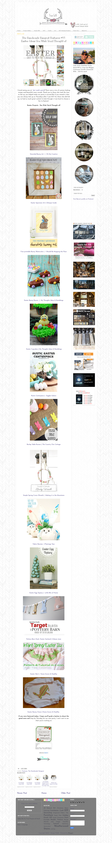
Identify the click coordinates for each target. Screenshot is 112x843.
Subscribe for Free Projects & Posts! (29, 818)
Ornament (60, 817)
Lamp (54, 817)
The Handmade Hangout (36, 771)
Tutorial (56, 824)
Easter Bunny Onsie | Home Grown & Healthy (44, 712)
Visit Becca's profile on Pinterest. (83, 199)
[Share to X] (24, 768)
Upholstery (65, 823)
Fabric (63, 812)
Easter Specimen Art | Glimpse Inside (44, 203)
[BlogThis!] (22, 768)
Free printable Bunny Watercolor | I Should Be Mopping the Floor (44, 251)
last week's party (38, 90)
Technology (47, 823)
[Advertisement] (83, 212)
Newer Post (22, 793)
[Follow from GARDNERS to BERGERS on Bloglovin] (43, 753)
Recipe (66, 819)
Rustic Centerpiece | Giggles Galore (43, 396)
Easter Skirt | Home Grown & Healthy (43, 674)
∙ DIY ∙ (44, 30)
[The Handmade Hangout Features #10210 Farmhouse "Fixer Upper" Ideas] (46, 780)
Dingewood (56, 812)
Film (67, 812)
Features (24, 771)
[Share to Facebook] (25, 768)
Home (44, 793)
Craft (62, 810)
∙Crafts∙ (50, 30)
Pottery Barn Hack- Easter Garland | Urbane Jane (43, 639)
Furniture (48, 815)
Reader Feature (57, 819)
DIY (66, 810)
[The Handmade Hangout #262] (21, 780)
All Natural (48, 808)
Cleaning (46, 810)
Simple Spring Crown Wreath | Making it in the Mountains (43, 495)
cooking (53, 829)
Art (54, 808)
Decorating (48, 813)
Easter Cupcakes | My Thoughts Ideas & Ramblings (44, 349)
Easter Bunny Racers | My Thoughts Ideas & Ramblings (43, 300)
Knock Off (48, 817)
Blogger (70, 833)
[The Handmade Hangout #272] (37, 780)
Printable (47, 819)
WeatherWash (47, 826)
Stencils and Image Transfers (56, 821)
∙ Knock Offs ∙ (37, 30)
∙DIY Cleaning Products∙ (65, 30)
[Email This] (21, 768)
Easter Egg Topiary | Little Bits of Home (43, 593)
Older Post (65, 793)
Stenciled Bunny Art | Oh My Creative (43, 154)
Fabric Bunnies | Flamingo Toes (44, 544)
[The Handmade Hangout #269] (29, 780)
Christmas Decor (62, 808)
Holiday (65, 815)
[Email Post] (18, 768)
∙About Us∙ (84, 30)
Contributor (54, 810)
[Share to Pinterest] (26, 768)
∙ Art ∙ (55, 30)
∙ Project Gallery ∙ (27, 30)
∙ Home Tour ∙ (76, 30)
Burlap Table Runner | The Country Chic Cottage (44, 444)
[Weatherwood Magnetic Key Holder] (54, 780)
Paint (66, 817)
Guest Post (57, 815)
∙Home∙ (19, 30)
